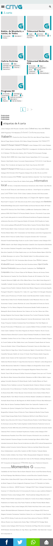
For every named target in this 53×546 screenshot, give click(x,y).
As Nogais (33, 373)
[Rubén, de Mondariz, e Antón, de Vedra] (13, 29)
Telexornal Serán (36, 31)
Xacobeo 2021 (38, 479)
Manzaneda (9, 365)
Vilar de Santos (9, 404)
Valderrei (44, 260)
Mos (2, 377)
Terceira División (25, 213)
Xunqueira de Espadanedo (12, 463)
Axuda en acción (24, 240)
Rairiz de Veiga (10, 350)
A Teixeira (25, 420)
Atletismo (33, 323)
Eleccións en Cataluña (42, 248)
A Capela (37, 342)
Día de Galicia (21, 181)
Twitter (19, 542)
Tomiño (38, 307)
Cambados (30, 268)
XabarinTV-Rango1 (22, 145)
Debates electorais (10, 529)
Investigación (33, 149)
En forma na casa (34, 491)
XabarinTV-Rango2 (8, 145)
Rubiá (30, 506)
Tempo (3, 323)
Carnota (30, 319)
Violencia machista (33, 447)
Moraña (38, 412)
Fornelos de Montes (25, 396)
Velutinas (46, 455)
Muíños (32, 416)
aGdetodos (4, 221)
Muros (7, 299)
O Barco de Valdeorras (28, 338)
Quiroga (3, 315)
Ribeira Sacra (43, 416)
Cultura (28, 514)
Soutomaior (4, 303)
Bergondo (48, 361)
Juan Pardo (26, 165)
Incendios (7, 248)
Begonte (47, 280)
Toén (13, 396)
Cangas (3, 288)
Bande (32, 385)
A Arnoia (8, 288)
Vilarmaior (4, 385)
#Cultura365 (5, 264)
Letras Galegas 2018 (28, 248)
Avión (46, 369)
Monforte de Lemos (24, 303)
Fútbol (35, 292)
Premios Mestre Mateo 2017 (9, 232)
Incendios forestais (27, 439)
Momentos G (22, 467)
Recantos (37, 132)
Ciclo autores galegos (7, 225)
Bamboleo (47, 202)
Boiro (16, 95)
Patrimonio (39, 463)
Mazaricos (24, 346)
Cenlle (40, 420)
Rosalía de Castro (43, 221)
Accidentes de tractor (7, 458)
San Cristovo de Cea (29, 311)
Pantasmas (15, 514)
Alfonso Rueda (5, 522)
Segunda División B (23, 221)
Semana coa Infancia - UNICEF (10, 487)
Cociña (31, 132)
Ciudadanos (18, 498)
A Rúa (22, 280)
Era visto (34, 137)
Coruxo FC (33, 483)
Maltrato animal (5, 447)
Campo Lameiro (13, 303)
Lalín (41, 71)
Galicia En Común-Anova (32, 498)
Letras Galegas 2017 (45, 240)
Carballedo (4, 338)
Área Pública (21, 209)
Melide (33, 327)
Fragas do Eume (12, 483)
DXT (2, 463)
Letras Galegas (46, 145)
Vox (23, 498)
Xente (8, 358)
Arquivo (3, 510)
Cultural (32, 128)
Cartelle (34, 381)
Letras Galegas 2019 (41, 431)
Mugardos (33, 369)
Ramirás (20, 299)
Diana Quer (32, 463)
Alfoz (19, 451)
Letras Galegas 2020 (7, 128)
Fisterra (38, 369)
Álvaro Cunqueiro (25, 236)
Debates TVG (8, 153)
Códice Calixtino (27, 193)
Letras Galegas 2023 (12, 526)
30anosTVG (5, 209)
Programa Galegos (24, 173)
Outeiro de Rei (14, 358)
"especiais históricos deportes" (31, 177)
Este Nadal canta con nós (24, 252)
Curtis (28, 295)
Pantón (3, 373)
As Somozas (5, 424)
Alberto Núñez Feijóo (42, 439)
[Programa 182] (13, 89)
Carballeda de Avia (7, 471)
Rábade (44, 420)
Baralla (34, 307)
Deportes (25, 149)
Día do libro (34, 173)
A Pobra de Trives (23, 412)
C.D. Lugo (30, 292)
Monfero (25, 276)
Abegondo (24, 319)
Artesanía (45, 463)
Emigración (40, 455)
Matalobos (17, 132)
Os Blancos (33, 408)
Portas (42, 412)
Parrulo (15, 471)
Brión (38, 295)
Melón (45, 377)
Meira (11, 377)
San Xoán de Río (29, 458)
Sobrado (11, 412)
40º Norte (47, 205)
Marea (27, 529)
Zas (23, 264)
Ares (30, 69)
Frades (47, 412)
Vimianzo (37, 385)
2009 (3, 132)
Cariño (30, 381)
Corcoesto (21, 161)
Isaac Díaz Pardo (20, 502)
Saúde (50, 427)
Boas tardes (44, 193)
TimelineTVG (31, 153)
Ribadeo (30, 272)
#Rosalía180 (18, 225)
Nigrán (32, 350)
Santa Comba (46, 365)
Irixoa (23, 342)
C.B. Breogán (41, 292)
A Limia (36, 416)
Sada (25, 334)
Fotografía (19, 248)
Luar (16, 202)
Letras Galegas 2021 (21, 506)
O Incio (12, 389)
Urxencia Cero (13, 209)
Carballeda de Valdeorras (43, 396)
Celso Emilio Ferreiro (24, 157)
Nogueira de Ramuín (28, 330)
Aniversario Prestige (41, 153)
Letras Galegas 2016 (42, 229)
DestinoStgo (15, 240)
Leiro (48, 346)
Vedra (5, 38)
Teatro (3, 197)
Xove (17, 435)
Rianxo (5, 101)
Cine (36, 244)
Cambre (42, 295)
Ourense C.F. (5, 491)
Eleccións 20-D (12, 221)
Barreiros (15, 381)
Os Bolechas (42, 149)
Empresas (27, 483)
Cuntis (35, 315)
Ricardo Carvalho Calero (21, 128)
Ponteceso (38, 338)
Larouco (45, 479)
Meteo (39, 260)
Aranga (12, 416)
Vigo (15, 64)
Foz (11, 307)
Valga (21, 315)
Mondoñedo (44, 73)
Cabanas (4, 431)
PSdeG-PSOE (10, 498)
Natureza (24, 447)
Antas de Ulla (15, 400)
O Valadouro (23, 365)
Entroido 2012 (19, 141)
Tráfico (25, 455)
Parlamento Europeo (24, 510)
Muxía (10, 311)
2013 (3, 149)
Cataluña (40, 475)
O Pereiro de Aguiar (32, 358)
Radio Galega (18, 244)
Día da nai (41, 173)
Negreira (9, 315)
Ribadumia (18, 327)
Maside (33, 396)
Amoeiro (22, 487)
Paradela (13, 435)
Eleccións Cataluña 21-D (8, 252)
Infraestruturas (5, 435)
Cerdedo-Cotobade (17, 323)
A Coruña (32, 66)
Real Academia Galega (33, 495)
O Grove (17, 272)
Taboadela (33, 303)
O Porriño (20, 295)
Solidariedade (9, 451)
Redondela (27, 284)
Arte (2, 248)
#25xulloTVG (35, 522)
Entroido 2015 (36, 193)
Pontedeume (26, 350)
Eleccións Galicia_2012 (20, 153)
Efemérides (48, 244)
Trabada (40, 451)
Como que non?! (42, 373)
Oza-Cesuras (16, 315)
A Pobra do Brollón (41, 327)
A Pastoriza (40, 315)
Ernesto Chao (32, 260)
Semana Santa (15, 197)
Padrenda (41, 424)
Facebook (6, 542)
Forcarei (49, 327)
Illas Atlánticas (46, 400)
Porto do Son (17, 338)
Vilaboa (33, 284)
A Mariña (23, 404)
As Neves (4, 392)
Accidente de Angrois (15, 165)
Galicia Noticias (9, 61)
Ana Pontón (9, 427)
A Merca (40, 377)
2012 (29, 137)
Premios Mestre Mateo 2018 (40, 252)
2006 (43, 128)
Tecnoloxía (37, 467)
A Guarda (38, 350)
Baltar (16, 416)
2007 (42, 165)
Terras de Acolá (6, 189)
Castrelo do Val (43, 404)
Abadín (12, 264)
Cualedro (21, 284)
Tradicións (22, 514)
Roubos (3, 455)
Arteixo (35, 264)
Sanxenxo (6, 69)
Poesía (15, 137)
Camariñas (18, 264)
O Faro (17, 169)
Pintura (43, 467)
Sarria (25, 295)
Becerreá (25, 361)
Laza (26, 342)
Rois (47, 392)
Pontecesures (27, 307)
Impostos (30, 479)
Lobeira (42, 284)
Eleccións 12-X (44, 495)
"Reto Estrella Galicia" (26, 256)
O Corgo (19, 361)
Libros (3, 244)
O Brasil (8, 292)
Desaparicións (47, 443)
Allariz (45, 346)
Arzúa (9, 392)
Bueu (17, 350)
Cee (4, 99)
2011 (16, 157)
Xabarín (7, 136)
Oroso (16, 412)
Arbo (19, 369)
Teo (17, 276)
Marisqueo (49, 458)
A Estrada (30, 334)
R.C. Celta (23, 292)
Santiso (48, 389)
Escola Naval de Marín (38, 205)
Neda (22, 381)
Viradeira (13, 248)
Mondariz (18, 36)
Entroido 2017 (35, 236)
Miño (12, 392)
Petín (8, 431)
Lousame (28, 327)
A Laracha (20, 334)
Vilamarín (38, 361)
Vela (44, 514)
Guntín (49, 373)
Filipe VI (28, 522)
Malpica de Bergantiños (34, 365)
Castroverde (22, 358)
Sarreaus (15, 377)
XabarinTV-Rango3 (8, 169)
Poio (31, 315)
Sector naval (35, 471)
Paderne (38, 330)
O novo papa (44, 157)
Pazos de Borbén (6, 346)
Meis (2, 276)
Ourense (40, 34)
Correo (46, 542)
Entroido (30, 392)
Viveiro (47, 272)
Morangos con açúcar (13, 256)
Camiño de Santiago (12, 369)
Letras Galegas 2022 (36, 510)
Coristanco (40, 276)
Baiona (9, 334)
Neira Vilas (38, 128)
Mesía (17, 396)
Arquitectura (26, 431)
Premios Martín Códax (11, 229)
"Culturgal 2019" (30, 487)
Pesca (27, 427)
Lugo (31, 34)
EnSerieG (25, 132)
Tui (9, 307)
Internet (18, 447)
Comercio (13, 431)
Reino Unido (9, 479)
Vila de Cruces (45, 330)
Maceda (21, 392)
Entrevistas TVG (37, 141)
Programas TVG (9, 132)
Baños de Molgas (40, 389)
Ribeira (32, 288)
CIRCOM (45, 518)
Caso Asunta (34, 165)
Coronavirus (25, 491)
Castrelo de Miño (16, 97)
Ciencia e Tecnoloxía (36, 213)
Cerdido (29, 424)
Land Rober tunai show (13, 193)
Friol (37, 323)
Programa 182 (8, 91)
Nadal (32, 157)
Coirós (31, 299)
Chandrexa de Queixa (8, 408)
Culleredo (19, 288)
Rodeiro (35, 420)
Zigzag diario (6, 157)
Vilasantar (4, 334)
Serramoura (24, 185)
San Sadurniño (34, 404)
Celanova (32, 71)
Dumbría (33, 400)
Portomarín (30, 346)
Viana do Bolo (38, 346)
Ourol (23, 408)
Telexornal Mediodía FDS (37, 62)
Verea (20, 420)
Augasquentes (46, 232)
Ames (42, 280)
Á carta (8, 12)
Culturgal (42, 487)
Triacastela (26, 385)
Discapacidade (32, 455)
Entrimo (14, 311)
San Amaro (19, 455)
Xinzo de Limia (44, 299)
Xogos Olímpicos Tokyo (8, 506)
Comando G (39, 514)
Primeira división (38, 354)
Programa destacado (43, 217)
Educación (46, 447)
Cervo (35, 280)
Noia (28, 288)
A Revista (25, 463)
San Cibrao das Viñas (41, 311)
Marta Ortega (27, 141)
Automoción (10, 443)
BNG (14, 427)
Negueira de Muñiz (25, 400)
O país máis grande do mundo (13, 217)
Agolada (24, 424)
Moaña (24, 288)
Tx (11, 533)
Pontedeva (31, 389)
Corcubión (9, 381)
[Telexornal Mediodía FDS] (39, 59)
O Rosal (18, 346)
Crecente (27, 373)
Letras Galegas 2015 (37, 201)
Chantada (31, 342)
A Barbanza (26, 416)
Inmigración (20, 483)
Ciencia (20, 443)
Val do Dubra (16, 101)
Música (47, 128)
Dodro (28, 404)
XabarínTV (46, 141)
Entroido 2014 (14, 173)
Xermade (4, 400)
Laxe (23, 327)
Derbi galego (30, 181)
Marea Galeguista (45, 498)
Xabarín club (10, 244)
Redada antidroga (40, 458)
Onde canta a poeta (44, 506)
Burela (39, 69)
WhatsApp (33, 542)
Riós (15, 424)
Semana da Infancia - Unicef (28, 189)
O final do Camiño (14, 236)
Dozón (20, 416)
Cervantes (44, 427)
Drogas (19, 439)
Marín (38, 280)
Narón (48, 334)
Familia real (27, 205)
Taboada (10, 354)
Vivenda (3, 467)
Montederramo (37, 319)
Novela (42, 132)
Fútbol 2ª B (16, 213)
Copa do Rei (24, 479)
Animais (8, 467)
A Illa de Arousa (14, 373)
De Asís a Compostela (14, 185)
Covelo (38, 284)
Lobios (43, 361)
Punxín (15, 299)
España (49, 288)
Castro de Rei (46, 319)
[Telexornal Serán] (39, 29)
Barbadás (26, 299)
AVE (18, 479)
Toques (27, 408)
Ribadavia (36, 299)
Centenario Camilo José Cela (27, 229)
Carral (3, 416)
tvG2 (13, 157)
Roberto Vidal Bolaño (7, 161)
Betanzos (10, 280)
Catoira (3, 350)
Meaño (9, 396)
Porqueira (8, 323)
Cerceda (15, 284)
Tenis (31, 354)
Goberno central (26, 475)
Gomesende (48, 487)
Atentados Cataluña (28, 244)
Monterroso (17, 389)
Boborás (14, 334)
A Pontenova (13, 295)
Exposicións (41, 244)
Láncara (11, 424)
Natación (29, 471)
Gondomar (26, 315)
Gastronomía (18, 522)
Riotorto (10, 361)
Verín (26, 264)
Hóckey (12, 518)
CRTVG (15, 7)
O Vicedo (27, 354)
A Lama (6, 295)
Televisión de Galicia (43, 483)
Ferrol (21, 276)
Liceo (12, 522)
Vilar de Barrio (21, 471)
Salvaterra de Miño (31, 377)
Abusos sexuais (19, 458)
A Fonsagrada (25, 369)
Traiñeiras (8, 149)
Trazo (7, 373)
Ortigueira (20, 307)
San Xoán (43, 177)
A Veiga (7, 416)
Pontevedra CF (10, 327)
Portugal (3, 292)
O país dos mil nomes (21, 518)
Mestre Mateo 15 (25, 197)
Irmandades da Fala (24, 232)
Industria (3, 443)
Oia (44, 276)
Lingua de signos (37, 197)
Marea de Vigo (20, 529)
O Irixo (17, 330)
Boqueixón (48, 284)
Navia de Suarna (45, 342)
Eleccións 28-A (13, 420)
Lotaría (15, 451)
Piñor (21, 435)
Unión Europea (27, 435)
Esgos (49, 420)
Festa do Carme (12, 181)
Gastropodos (38, 209)
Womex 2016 (5, 236)
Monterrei (20, 311)
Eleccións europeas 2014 (9, 177)
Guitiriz (3, 299)
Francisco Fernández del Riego (28, 526)
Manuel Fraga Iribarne (43, 137)
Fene (42, 369)
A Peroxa (39, 400)
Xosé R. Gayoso (9, 201)
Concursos (6, 36)
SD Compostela (6, 533)
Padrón (13, 288)
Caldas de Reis (12, 342)
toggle (2, 7)
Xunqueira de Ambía (7, 319)
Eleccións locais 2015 (24, 201)
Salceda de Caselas (10, 276)
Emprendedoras (30, 161)
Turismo (19, 424)
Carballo (10, 284)
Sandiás (46, 315)
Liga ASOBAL (33, 529)
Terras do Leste (15, 189)
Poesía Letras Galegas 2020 (16, 495)
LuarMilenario (29, 209)
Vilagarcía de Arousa (40, 288)
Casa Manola (47, 185)
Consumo (13, 447)
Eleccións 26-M (20, 427)
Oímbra (43, 392)
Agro (34, 439)
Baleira (45, 451)
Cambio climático (11, 455)
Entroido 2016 (33, 221)
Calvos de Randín (21, 268)
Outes (26, 392)
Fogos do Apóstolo (16, 149)
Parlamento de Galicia (8, 502)
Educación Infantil (18, 205)
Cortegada (18, 408)
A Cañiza (22, 373)
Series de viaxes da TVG (27, 169)
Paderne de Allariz (30, 502)
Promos (25, 137)
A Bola (11, 491)
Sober (14, 346)
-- (25, 495)
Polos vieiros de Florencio (35, 518)
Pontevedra (11, 268)
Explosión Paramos (11, 439)
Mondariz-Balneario (12, 510)
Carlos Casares (34, 240)
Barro (42, 350)
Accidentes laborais (35, 427)
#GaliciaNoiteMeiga (7, 205)
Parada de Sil (32, 276)
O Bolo (16, 392)
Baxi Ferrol (26, 323)
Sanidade (19, 431)
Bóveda (30, 420)
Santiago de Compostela (11, 65)
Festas (19, 177)
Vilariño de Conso (18, 354)
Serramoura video (33, 185)
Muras (16, 443)
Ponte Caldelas (12, 385)
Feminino (34, 451)
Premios (7, 197)
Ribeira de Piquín (42, 381)
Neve (37, 487)
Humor (16, 161)
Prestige (42, 522)
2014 (45, 173)
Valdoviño (16, 365)
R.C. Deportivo (15, 292)
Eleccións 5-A (17, 491)
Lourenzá (20, 385)
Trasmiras (17, 404)
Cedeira (10, 338)
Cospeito (4, 280)
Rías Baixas (43, 471)
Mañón (3, 369)
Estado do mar (12, 260)
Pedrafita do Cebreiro (39, 334)
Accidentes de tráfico (29, 443)
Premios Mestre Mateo (43, 502)
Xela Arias (35, 506)
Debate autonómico (36, 232)
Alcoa (3, 451)
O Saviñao (24, 389)
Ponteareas (17, 319)
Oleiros (16, 67)
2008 (8, 213)
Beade (26, 381)
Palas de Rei (24, 272)
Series (24, 522)
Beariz (9, 400)
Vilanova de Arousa (39, 272)
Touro (47, 276)
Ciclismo (44, 338)
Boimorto (35, 424)
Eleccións (34, 475)
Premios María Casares (29, 225)
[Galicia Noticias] (13, 59)
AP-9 (37, 443)
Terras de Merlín (40, 169)
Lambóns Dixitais (45, 491)
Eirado (41, 185)
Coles (3, 330)
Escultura (30, 264)
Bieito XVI (37, 157)
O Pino (12, 272)
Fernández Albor (23, 260)
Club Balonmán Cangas (45, 529)
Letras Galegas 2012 (35, 145)
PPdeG (3, 498)
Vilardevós (32, 412)
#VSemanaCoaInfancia (30, 217)
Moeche (6, 377)
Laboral (41, 443)
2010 (39, 165)
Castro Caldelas (10, 330)
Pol (19, 381)
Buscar (50, 6)
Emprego (9, 475)
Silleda (26, 280)
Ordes (11, 299)
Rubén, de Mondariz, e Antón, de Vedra (12, 32)
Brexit (15, 479)
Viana (7, 420)
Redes (41, 447)
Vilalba (19, 342)
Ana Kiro (20, 137)
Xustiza (32, 431)
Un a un (33, 514)
